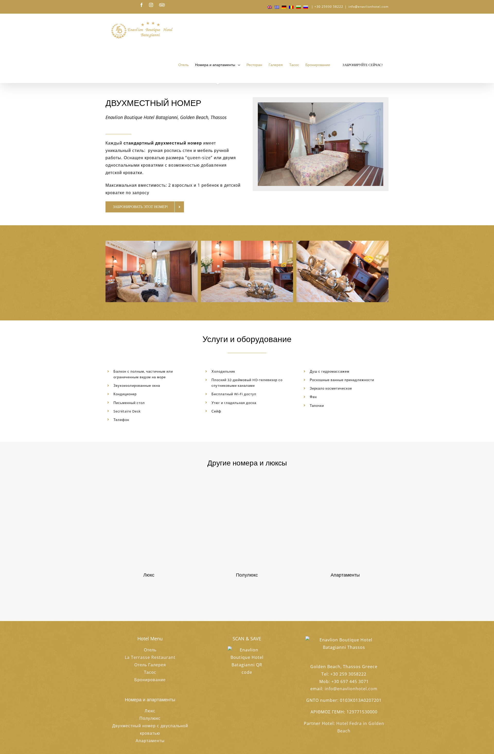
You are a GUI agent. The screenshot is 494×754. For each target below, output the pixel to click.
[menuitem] (186, 65)
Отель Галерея (150, 665)
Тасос (150, 672)
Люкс (150, 711)
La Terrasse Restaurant (150, 657)
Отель (150, 650)
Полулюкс (150, 718)
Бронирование (150, 680)
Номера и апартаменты (150, 699)
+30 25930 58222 (328, 6)
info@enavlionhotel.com (368, 6)
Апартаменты (150, 740)
